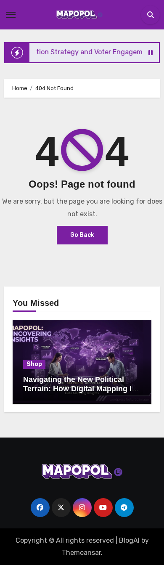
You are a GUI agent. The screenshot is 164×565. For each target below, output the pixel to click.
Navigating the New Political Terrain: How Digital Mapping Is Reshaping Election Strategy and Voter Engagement (79, 393)
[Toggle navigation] (11, 15)
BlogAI (129, 540)
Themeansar (81, 553)
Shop (34, 364)
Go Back (82, 235)
